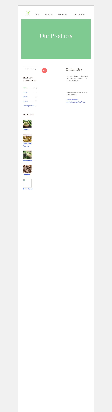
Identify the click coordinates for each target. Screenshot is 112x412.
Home (37, 14)
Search (35, 69)
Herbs (25, 88)
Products (62, 14)
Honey (25, 92)
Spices (25, 101)
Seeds (25, 97)
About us (49, 14)
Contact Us (79, 14)
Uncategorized (28, 106)
